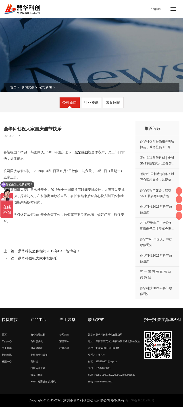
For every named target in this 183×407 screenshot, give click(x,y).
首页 (13, 87)
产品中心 (7, 341)
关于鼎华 (7, 348)
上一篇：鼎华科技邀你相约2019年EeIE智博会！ (42, 251)
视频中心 (7, 361)
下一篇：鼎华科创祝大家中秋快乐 (30, 258)
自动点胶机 (37, 341)
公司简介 (64, 334)
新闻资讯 (28, 87)
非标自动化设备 (39, 354)
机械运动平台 (38, 368)
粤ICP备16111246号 (139, 400)
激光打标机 (37, 374)
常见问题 (113, 102)
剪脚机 (34, 361)
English (155, 8)
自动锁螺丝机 (38, 334)
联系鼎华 (64, 348)
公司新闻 (45, 87)
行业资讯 (91, 102)
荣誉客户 (64, 341)
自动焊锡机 (37, 348)
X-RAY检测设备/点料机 (43, 381)
